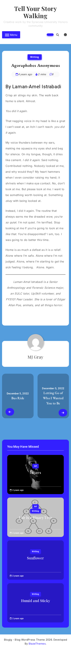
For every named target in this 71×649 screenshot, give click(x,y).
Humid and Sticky (35, 600)
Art (35, 466)
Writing (34, 57)
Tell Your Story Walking (35, 12)
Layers (35, 472)
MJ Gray (35, 357)
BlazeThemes (37, 643)
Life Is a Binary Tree (35, 517)
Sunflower (35, 558)
